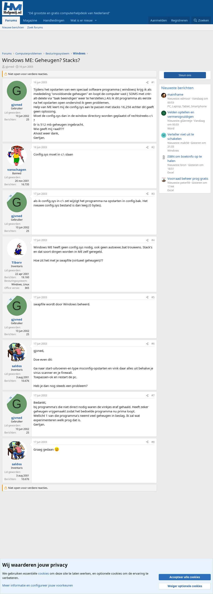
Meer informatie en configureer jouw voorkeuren (37, 585)
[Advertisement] (78, 42)
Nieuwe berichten (13, 27)
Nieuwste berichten (177, 87)
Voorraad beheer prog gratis (187, 178)
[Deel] (147, 82)
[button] (96, 20)
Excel (170, 172)
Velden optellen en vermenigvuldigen (180, 114)
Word (170, 128)
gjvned (9, 66)
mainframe (175, 94)
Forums (11, 20)
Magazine (30, 20)
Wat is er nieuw (82, 20)
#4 (153, 240)
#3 (153, 194)
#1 (153, 82)
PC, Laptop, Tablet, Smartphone (187, 106)
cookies (43, 573)
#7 (153, 395)
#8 (153, 442)
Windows (173, 150)
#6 (153, 343)
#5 (153, 297)
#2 (153, 147)
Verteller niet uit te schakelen (180, 136)
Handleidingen (53, 20)
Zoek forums (35, 27)
